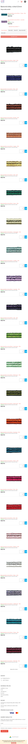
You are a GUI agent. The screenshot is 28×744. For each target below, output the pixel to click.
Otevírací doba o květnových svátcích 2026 (9, 705)
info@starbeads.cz (6, 678)
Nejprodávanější (22, 30)
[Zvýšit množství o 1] (24, 64)
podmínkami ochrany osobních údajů (19, 728)
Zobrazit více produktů (13, 26)
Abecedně (3, 33)
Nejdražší (16, 30)
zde (22, 741)
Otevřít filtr (14, 36)
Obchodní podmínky (4, 695)
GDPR (2, 696)
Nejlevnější (10, 30)
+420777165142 (6, 680)
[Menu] (25, 1)
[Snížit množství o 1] (24, 66)
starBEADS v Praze (4, 688)
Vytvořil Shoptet (15, 737)
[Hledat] (18, 1)
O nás (2, 690)
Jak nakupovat (3, 691)
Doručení (2, 693)
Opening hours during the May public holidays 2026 (10, 702)
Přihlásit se (4, 731)
